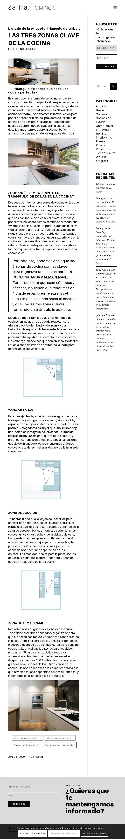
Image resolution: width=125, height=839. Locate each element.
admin (39, 757)
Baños (100, 110)
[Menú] (115, 7)
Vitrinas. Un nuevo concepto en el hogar (106, 187)
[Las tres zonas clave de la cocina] (43, 71)
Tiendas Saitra (105, 153)
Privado (101, 145)
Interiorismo (28, 49)
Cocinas (13, 49)
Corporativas (105, 126)
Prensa (100, 141)
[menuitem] (115, 7)
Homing (101, 133)
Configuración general (94, 833)
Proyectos (103, 149)
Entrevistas (103, 129)
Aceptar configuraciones (32, 833)
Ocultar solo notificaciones (64, 833)
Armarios (102, 106)
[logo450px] (31, 7)
